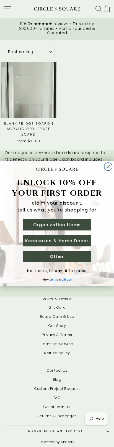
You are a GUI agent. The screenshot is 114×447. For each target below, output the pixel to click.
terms (54, 279)
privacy (66, 279)
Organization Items (57, 225)
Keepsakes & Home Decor (57, 241)
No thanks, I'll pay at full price (57, 270)
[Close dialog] (108, 167)
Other (57, 257)
